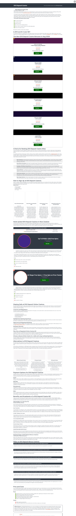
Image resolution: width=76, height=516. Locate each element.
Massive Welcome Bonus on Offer (38, 124)
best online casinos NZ (27, 12)
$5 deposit (48, 34)
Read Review (38, 49)
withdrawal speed (54, 153)
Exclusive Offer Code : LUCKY (38, 50)
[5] (38, 115)
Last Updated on (19, 10)
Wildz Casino (55, 229)
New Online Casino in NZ (38, 105)
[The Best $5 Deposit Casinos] (54, 359)
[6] (38, 134)
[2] (38, 60)
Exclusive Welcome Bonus (38, 142)
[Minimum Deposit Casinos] (21, 359)
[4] (38, 97)
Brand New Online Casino (38, 87)
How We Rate (48, 509)
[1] (38, 42)
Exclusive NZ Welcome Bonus (38, 69)
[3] (38, 79)
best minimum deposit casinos (20, 324)
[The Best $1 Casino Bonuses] (38, 359)
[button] (75, 1)
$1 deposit (55, 34)
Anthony (21, 514)
